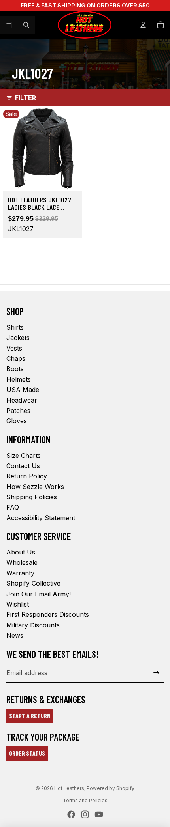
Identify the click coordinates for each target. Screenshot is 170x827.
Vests (14, 348)
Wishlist (17, 604)
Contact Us (23, 466)
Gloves (16, 421)
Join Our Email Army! (38, 594)
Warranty (20, 573)
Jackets (18, 338)
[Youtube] (99, 814)
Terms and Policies (85, 800)
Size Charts (23, 455)
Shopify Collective (33, 583)
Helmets (18, 379)
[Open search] (26, 25)
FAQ (12, 507)
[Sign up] (156, 673)
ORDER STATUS (27, 753)
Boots (15, 369)
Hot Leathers (69, 788)
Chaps (15, 358)
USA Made (22, 390)
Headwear (21, 400)
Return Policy (26, 476)
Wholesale (22, 562)
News (14, 635)
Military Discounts (33, 625)
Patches (18, 410)
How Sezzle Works (35, 487)
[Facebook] (71, 814)
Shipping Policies (31, 497)
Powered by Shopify (110, 788)
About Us (20, 552)
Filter (25, 98)
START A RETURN (30, 715)
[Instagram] (85, 814)
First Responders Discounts (47, 614)
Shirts (15, 327)
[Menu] (9, 25)
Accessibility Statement (40, 518)
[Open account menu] (143, 25)
